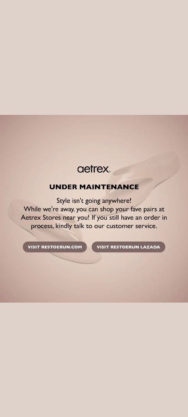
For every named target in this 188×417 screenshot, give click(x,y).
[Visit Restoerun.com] (54, 248)
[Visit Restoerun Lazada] (128, 248)
